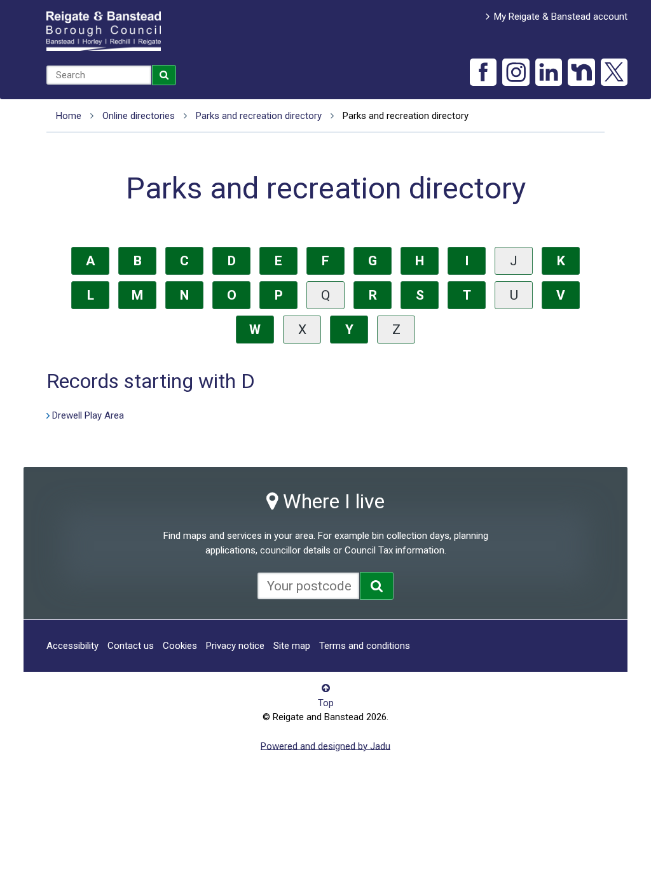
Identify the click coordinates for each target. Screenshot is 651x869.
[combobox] (98, 75)
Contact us (130, 645)
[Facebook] (483, 72)
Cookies (180, 645)
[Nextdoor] (581, 72)
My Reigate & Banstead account (560, 16)
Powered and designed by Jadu (325, 745)
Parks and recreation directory (259, 116)
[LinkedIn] (549, 72)
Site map (291, 645)
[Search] (164, 75)
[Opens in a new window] (377, 586)
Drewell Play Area (88, 415)
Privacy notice (235, 645)
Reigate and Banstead (103, 31)
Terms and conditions (364, 645)
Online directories (138, 116)
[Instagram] (516, 72)
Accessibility (72, 645)
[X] (614, 72)
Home (68, 116)
